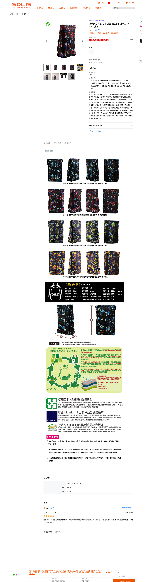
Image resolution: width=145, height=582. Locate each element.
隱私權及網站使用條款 (58, 581)
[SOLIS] (21, 5)
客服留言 (84, 578)
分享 (92, 131)
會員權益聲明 (85, 581)
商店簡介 (54, 578)
